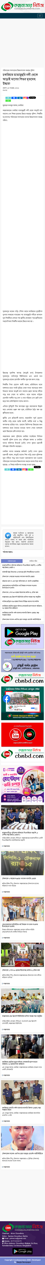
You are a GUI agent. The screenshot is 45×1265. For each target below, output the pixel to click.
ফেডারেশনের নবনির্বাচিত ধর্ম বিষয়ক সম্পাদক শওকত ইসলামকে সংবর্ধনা (20, 925)
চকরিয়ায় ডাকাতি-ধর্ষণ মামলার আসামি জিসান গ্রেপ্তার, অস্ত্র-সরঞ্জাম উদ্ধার (21, 1109)
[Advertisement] (22, 44)
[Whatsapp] (8, 101)
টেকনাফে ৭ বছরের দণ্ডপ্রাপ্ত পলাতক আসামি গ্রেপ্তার (18, 576)
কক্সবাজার (6, 846)
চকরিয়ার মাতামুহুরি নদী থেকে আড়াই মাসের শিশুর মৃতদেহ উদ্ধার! (20, 79)
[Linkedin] (20, 98)
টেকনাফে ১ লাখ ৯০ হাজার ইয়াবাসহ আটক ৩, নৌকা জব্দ (20, 592)
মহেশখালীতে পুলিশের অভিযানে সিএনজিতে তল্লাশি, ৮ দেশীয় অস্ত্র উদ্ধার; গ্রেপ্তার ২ (20, 834)
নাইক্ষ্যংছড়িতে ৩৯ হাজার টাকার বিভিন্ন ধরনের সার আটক (20, 601)
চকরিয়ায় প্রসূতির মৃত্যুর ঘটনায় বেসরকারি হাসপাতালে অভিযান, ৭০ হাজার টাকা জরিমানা (19, 1063)
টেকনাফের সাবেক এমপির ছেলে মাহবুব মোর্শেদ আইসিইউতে (21, 619)
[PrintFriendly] (8, 98)
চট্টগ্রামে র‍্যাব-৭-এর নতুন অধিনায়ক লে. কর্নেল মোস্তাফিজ (20, 581)
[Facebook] (14, 98)
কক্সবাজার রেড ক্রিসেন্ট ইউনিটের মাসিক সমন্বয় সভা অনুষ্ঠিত (21, 597)
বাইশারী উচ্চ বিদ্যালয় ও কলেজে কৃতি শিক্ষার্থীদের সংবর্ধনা (21, 572)
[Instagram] (26, 98)
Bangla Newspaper (24, 1262)
